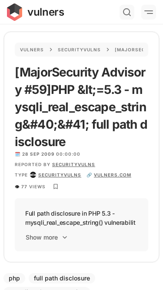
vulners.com (112, 174)
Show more (42, 237)
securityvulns (59, 174)
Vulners (32, 49)
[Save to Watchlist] (55, 186)
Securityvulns (79, 49)
